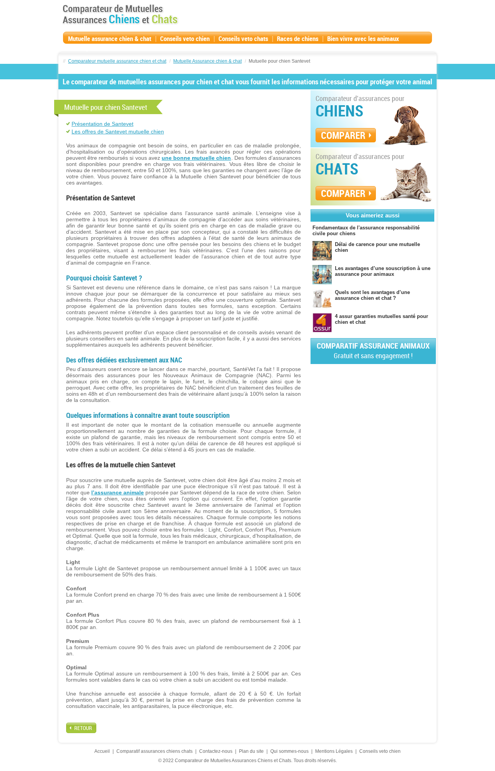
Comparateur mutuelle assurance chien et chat (117, 61)
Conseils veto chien (185, 38)
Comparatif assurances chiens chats (154, 751)
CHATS (337, 168)
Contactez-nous (215, 751)
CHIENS (340, 110)
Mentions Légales (334, 751)
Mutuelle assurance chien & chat (109, 38)
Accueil (102, 751)
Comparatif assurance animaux (373, 350)
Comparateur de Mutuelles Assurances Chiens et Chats (120, 14)
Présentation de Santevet (102, 124)
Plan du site (251, 751)
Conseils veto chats (243, 38)
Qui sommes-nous (289, 751)
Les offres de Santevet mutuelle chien (118, 131)
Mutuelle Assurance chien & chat (207, 61)
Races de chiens (297, 38)
